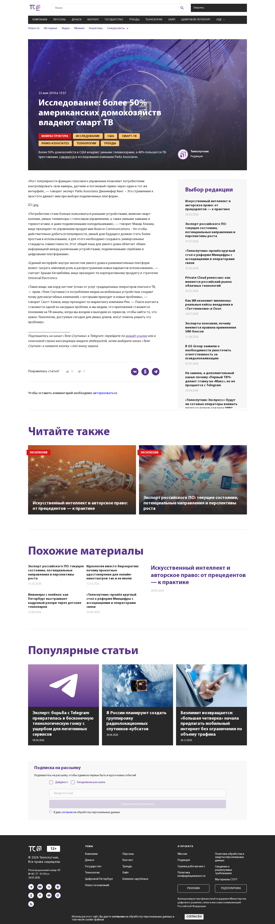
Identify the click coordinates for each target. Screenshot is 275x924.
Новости (33, 28)
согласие (67, 812)
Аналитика (96, 28)
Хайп (171, 19)
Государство (114, 19)
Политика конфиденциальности (191, 874)
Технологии (154, 19)
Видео (66, 28)
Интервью (50, 28)
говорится (67, 157)
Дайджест (61, 782)
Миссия (182, 854)
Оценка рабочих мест (191, 866)
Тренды (134, 19)
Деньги (77, 19)
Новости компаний (97, 885)
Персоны (59, 19)
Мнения (79, 28)
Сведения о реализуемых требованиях (223, 870)
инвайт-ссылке (136, 336)
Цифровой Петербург (196, 19)
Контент (93, 19)
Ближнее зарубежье (135, 879)
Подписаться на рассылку (137, 804)
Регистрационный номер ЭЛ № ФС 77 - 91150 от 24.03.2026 (44, 874)
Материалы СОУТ (226, 879)
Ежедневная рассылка (91, 782)
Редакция (184, 860)
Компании (40, 19)
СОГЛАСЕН (194, 916)
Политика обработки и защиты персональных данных (229, 857)
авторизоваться (105, 393)
